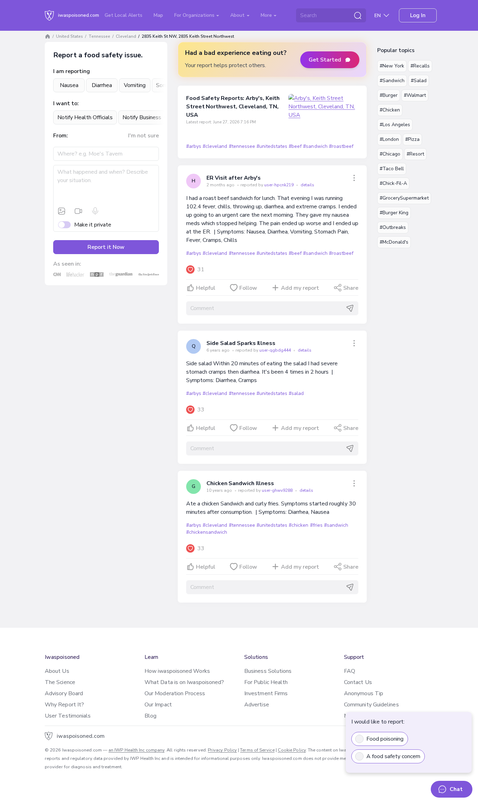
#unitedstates (271, 146)
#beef (295, 146)
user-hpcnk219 (279, 185)
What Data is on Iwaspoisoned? (184, 682)
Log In (418, 15)
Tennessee (99, 36)
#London (389, 139)
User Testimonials (68, 716)
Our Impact (158, 704)
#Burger (389, 95)
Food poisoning (384, 739)
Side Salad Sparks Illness (240, 343)
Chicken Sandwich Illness (240, 483)
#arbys (193, 146)
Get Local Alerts (123, 15)
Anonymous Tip (363, 693)
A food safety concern (393, 756)
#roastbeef (341, 146)
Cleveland (126, 36)
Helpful (205, 288)
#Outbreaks (393, 227)
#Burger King (394, 212)
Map (158, 15)
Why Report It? (64, 704)
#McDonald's (394, 242)
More (267, 15)
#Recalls (420, 66)
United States (69, 36)
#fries (316, 525)
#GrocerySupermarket (404, 198)
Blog (150, 716)
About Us (57, 671)
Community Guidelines (371, 704)
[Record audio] (95, 211)
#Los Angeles (395, 124)
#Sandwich (392, 80)
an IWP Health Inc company (136, 750)
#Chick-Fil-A (393, 183)
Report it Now (106, 247)
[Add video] (78, 211)
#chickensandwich (206, 532)
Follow (248, 288)
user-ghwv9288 (278, 490)
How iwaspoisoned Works (177, 671)
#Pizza (412, 139)
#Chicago (390, 154)
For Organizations (195, 15)
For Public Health (266, 682)
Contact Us (358, 682)
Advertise (256, 704)
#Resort (415, 154)
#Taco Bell (392, 168)
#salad (296, 393)
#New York (392, 66)
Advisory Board (64, 693)
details (307, 185)
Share (350, 288)
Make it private (92, 225)
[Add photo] (61, 211)
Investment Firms (266, 693)
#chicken (298, 525)
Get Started (325, 60)
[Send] (350, 308)
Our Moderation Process (175, 693)
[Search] (358, 15)
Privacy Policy (222, 750)
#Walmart (415, 95)
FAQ (349, 671)
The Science (60, 682)
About (238, 15)
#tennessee (242, 146)
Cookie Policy (292, 750)
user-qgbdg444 (275, 350)
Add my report (300, 288)
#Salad (419, 80)
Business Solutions (267, 671)
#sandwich (315, 146)
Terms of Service (257, 750)
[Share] (354, 178)
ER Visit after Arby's (233, 178)
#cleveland (215, 146)
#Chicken (390, 110)
